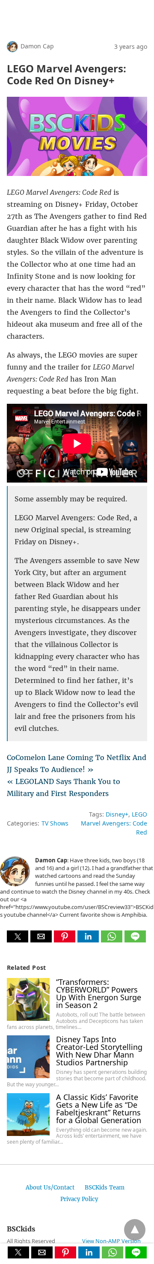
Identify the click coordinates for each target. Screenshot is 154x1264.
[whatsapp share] (112, 940)
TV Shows (54, 823)
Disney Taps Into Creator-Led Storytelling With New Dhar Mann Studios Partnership (99, 1050)
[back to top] (134, 1229)
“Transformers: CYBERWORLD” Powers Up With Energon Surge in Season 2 (98, 993)
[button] (17, 936)
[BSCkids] (47, 19)
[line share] (135, 940)
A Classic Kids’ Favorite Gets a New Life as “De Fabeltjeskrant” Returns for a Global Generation (98, 1108)
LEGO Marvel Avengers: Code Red (114, 823)
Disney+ (117, 814)
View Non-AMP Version (111, 1241)
